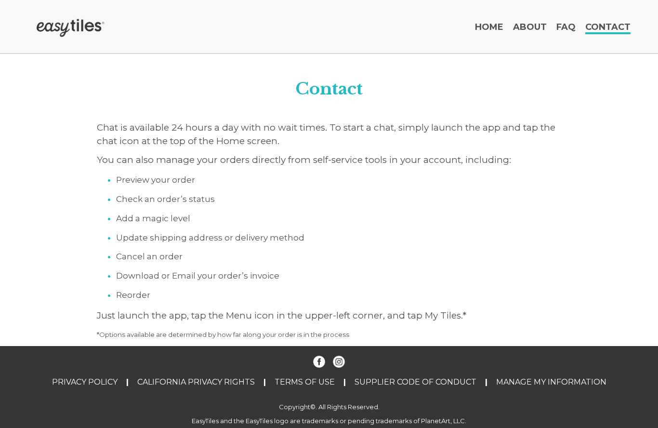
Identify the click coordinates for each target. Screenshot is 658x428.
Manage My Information (551, 382)
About (530, 27)
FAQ (566, 27)
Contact (608, 27)
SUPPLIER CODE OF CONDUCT (415, 382)
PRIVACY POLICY (85, 382)
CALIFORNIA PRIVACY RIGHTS (196, 382)
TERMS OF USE (305, 382)
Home (489, 27)
